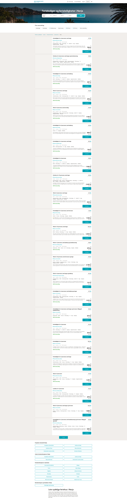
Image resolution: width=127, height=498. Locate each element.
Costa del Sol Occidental (49, 465)
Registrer (88, 1)
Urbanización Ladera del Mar (49, 451)
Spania (44, 34)
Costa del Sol (56, 34)
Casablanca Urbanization (49, 445)
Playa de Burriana (78, 448)
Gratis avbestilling (83, 28)
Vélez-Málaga (78, 468)
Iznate (78, 476)
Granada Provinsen (50, 34)
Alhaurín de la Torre (78, 479)
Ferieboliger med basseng (49, 485)
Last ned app (71, 1)
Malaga (78, 465)
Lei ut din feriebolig (77, 1)
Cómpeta (78, 473)
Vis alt (63, 437)
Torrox (49, 468)
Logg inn (83, 1)
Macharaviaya (49, 476)
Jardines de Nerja (78, 445)
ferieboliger (38, 28)
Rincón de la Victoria (49, 479)
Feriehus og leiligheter (38, 34)
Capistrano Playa (49, 448)
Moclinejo (49, 473)
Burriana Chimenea (78, 451)
